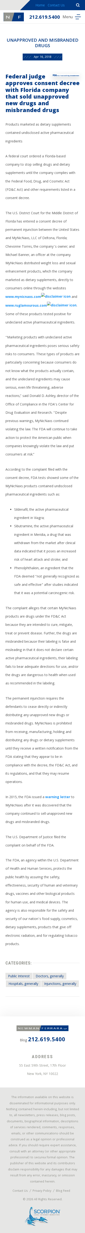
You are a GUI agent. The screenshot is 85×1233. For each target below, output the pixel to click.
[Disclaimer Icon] (56, 297)
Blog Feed (63, 1191)
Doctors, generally (50, 976)
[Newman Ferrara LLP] (14, 17)
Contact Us (56, 6)
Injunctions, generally (60, 984)
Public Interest (19, 976)
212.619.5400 (44, 18)
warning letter (57, 797)
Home (40, 6)
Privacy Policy (42, 1191)
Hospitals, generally (23, 984)
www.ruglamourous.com (26, 306)
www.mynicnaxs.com (23, 297)
